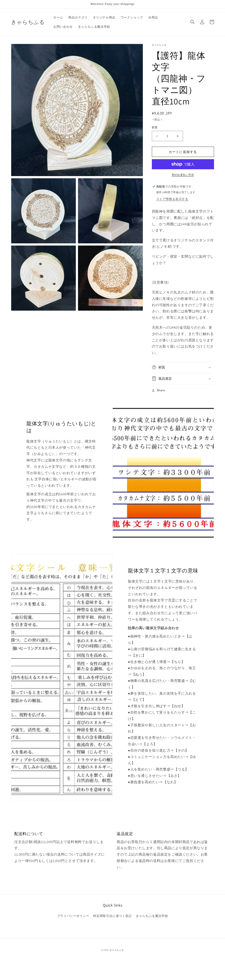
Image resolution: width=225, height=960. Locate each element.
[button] (192, 22)
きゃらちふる (117, 950)
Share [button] (161, 390)
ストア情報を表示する (172, 199)
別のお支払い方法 (183, 174)
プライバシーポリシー (73, 916)
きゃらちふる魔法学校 (152, 916)
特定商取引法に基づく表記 (112, 916)
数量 (155, 127)
